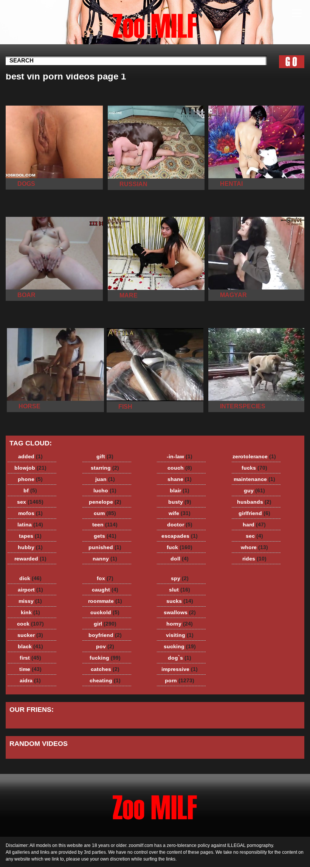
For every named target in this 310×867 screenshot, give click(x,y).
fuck (179, 547)
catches (105, 669)
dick (30, 578)
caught (105, 590)
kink (30, 612)
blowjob (30, 468)
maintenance (254, 479)
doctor (179, 524)
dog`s (179, 658)
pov (105, 646)
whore (254, 547)
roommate (105, 601)
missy (30, 601)
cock (30, 624)
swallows (180, 612)
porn (179, 680)
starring (105, 468)
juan (105, 479)
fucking (105, 658)
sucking (180, 646)
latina (30, 524)
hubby (30, 547)
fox (105, 578)
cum (105, 513)
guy (254, 490)
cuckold (104, 612)
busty (179, 502)
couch (179, 468)
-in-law (179, 456)
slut (179, 590)
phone (30, 479)
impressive (179, 669)
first (30, 658)
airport (30, 590)
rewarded (30, 559)
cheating (105, 680)
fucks (254, 468)
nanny (105, 559)
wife (180, 513)
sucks (179, 601)
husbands (254, 502)
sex (30, 502)
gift (104, 456)
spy (180, 578)
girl (105, 624)
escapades (179, 536)
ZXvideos (155, 24)
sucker (30, 635)
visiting (180, 635)
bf (30, 490)
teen (105, 524)
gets (105, 536)
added (30, 456)
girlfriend (254, 513)
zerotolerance (254, 456)
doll (179, 559)
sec (254, 536)
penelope (105, 502)
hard (254, 524)
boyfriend (105, 635)
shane (179, 479)
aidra (30, 680)
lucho (104, 490)
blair (179, 490)
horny (179, 624)
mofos (30, 513)
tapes (30, 536)
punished (104, 547)
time (30, 669)
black (30, 646)
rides (254, 559)
